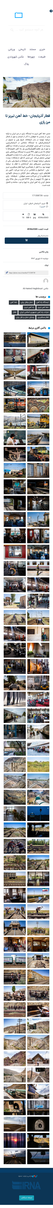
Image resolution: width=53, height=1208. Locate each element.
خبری (42, 49)
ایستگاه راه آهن (42, 302)
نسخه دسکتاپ (26, 1197)
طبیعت (42, 57)
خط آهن (13, 302)
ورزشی (11, 49)
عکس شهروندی (16, 57)
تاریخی (22, 49)
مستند (32, 49)
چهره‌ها (31, 57)
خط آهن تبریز (43, 307)
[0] (26, 241)
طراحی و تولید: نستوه (25, 1176)
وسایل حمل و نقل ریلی (25, 317)
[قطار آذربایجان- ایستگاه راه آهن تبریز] (38, 339)
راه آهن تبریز (29, 307)
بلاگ (26, 64)
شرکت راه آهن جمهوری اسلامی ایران (34, 312)
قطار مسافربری (43, 317)
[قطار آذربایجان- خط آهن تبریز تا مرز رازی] (26, 93)
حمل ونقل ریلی (27, 302)
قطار (14, 312)
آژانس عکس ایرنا (26, 15)
